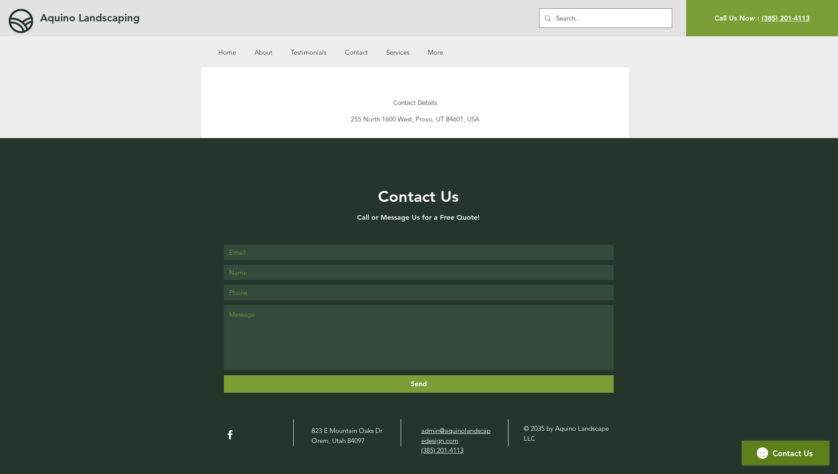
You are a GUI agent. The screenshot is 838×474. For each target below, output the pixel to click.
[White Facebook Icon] (230, 435)
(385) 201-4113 (786, 18)
